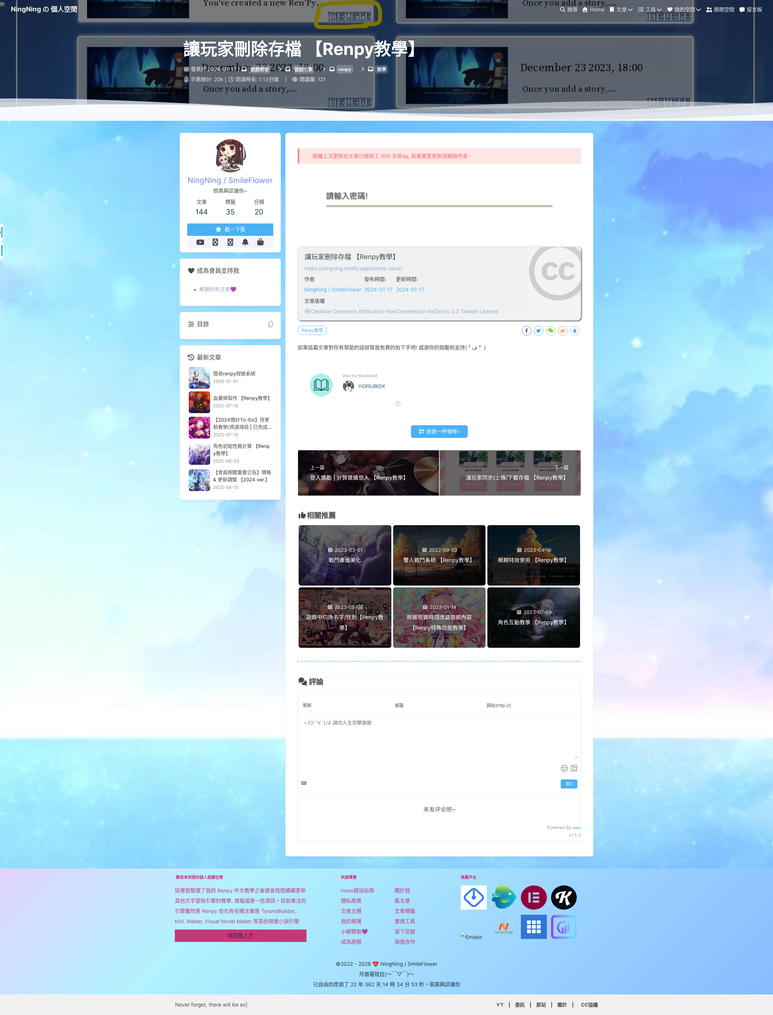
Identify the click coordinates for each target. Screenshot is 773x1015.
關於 (562, 1005)
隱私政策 (351, 901)
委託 (520, 1005)
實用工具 (405, 921)
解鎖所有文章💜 (217, 289)
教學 (381, 69)
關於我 (402, 891)
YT (500, 1005)
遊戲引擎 (303, 69)
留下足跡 (405, 932)
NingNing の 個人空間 (44, 9)
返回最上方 (240, 936)
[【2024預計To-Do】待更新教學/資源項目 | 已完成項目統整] (199, 427)
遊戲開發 (260, 69)
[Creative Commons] (307, 311)
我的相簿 (351, 921)
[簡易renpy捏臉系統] (199, 377)
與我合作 (405, 942)
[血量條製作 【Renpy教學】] (199, 402)
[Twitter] (215, 242)
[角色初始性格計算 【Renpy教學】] (199, 453)
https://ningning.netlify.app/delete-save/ (353, 268)
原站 (541, 1005)
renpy (344, 69)
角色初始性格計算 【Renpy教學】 (241, 449)
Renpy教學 (312, 330)
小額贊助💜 (354, 932)
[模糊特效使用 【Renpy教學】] (533, 535)
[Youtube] (200, 242)
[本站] (230, 242)
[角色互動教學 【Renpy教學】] (533, 597)
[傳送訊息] (245, 242)
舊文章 (402, 901)
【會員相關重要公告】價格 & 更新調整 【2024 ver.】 (242, 475)
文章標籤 (405, 911)
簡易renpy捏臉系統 (234, 374)
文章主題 (351, 911)
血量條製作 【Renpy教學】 (242, 398)
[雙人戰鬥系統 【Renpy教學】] (439, 535)
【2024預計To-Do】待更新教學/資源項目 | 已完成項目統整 (241, 423)
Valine (576, 828)
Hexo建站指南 (357, 891)
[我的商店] (260, 242)
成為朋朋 (351, 942)
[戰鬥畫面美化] (345, 535)
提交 (569, 784)
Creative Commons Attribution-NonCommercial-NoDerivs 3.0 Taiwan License (404, 311)
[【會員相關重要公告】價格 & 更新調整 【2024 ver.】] (199, 480)
